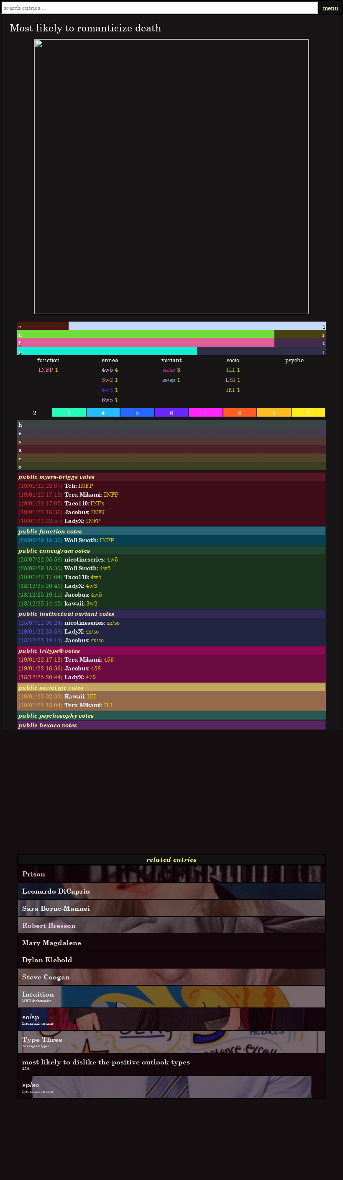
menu (330, 7)
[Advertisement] (171, 795)
